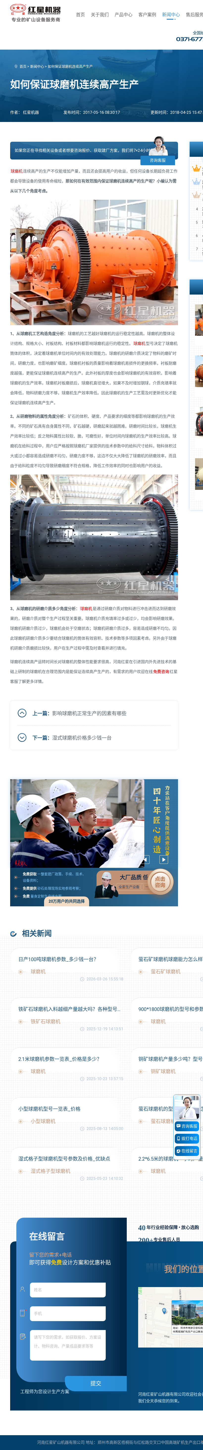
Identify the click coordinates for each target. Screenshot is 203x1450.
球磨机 (17, 171)
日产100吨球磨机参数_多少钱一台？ (58, 959)
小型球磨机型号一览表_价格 (49, 1109)
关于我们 (100, 14)
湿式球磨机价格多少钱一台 (82, 738)
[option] (94, 823)
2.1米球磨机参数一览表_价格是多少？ (60, 1059)
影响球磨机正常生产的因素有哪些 (89, 713)
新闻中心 (171, 14)
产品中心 (123, 14)
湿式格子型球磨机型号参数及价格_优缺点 (64, 1159)
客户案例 (147, 14)
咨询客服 (158, 160)
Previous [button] (145, 859)
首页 (80, 14)
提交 (95, 1383)
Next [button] (163, 859)
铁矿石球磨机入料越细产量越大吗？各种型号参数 (70, 1009)
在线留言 (188, 1151)
